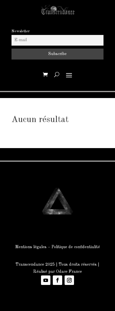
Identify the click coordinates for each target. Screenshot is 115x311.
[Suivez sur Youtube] (45, 280)
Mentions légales (31, 247)
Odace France (69, 272)
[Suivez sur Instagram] (69, 280)
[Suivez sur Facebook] (57, 280)
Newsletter (21, 31)
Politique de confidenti (72, 247)
